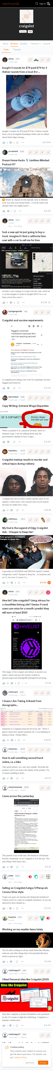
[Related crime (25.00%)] (42, 451)
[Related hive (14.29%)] (30, 876)
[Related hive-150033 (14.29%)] (30, 221)
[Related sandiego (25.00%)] (42, 60)
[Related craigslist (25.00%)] (30, 60)
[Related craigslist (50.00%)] (42, 788)
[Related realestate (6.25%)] (36, 152)
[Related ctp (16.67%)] (42, 918)
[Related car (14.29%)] (36, 221)
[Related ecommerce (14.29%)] (42, 876)
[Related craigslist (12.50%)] (30, 520)
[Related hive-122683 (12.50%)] (36, 520)
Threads (17, 49)
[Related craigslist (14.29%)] (30, 592)
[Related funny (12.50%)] (42, 520)
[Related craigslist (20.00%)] (30, 398)
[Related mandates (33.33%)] (48, 312)
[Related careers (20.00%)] (48, 398)
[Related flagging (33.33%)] (48, 693)
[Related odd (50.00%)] (48, 788)
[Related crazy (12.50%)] (48, 520)
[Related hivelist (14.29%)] (36, 592)
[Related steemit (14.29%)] (36, 876)
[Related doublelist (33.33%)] (42, 971)
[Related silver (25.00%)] (36, 60)
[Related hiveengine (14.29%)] (48, 592)
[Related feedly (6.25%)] (42, 152)
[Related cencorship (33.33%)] (42, 693)
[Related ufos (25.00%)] (48, 60)
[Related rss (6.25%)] (48, 152)
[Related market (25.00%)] (42, 750)
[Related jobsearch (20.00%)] (36, 398)
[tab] (6, 49)
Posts (6, 49)
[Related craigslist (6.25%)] (30, 152)
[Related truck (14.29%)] (42, 221)
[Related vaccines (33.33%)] (42, 312)
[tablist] (26, 49)
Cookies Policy (20, 1057)
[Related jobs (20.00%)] (42, 398)
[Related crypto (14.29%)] (48, 876)
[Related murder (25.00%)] (48, 451)
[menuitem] (42, 3)
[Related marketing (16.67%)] (30, 918)
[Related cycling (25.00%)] (48, 750)
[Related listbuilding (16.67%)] (36, 918)
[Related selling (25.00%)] (36, 750)
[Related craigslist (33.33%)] (36, 312)
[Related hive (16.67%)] (48, 918)
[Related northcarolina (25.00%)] (36, 451)
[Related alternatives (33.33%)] (48, 971)
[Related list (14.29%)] (42, 592)
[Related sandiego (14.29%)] (48, 221)
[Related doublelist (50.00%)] (48, 1035)
